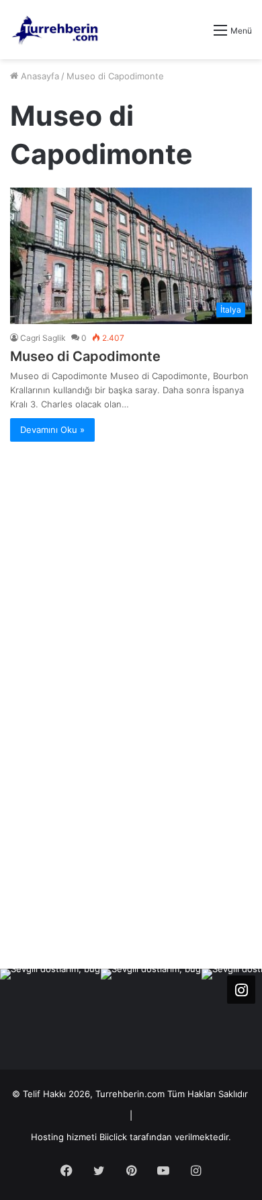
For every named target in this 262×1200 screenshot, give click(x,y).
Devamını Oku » (52, 429)
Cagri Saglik (43, 338)
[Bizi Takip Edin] (241, 989)
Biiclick (113, 1136)
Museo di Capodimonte (85, 356)
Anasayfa (38, 76)
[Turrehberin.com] (56, 29)
